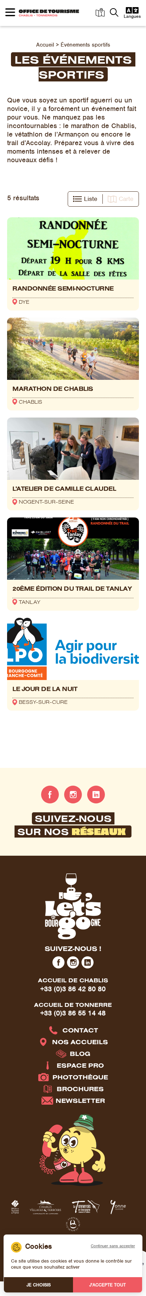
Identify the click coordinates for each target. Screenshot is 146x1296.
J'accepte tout (107, 1285)
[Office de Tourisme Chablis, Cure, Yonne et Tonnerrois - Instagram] (73, 794)
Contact (80, 1030)
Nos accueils (80, 1042)
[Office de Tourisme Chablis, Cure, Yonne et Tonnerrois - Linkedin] (96, 794)
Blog (80, 1054)
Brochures (80, 1089)
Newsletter (80, 1100)
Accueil (45, 44)
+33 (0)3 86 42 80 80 (73, 988)
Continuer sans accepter (113, 1246)
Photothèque (80, 1077)
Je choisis (39, 1285)
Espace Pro (80, 1065)
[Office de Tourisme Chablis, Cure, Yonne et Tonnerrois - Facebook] (50, 794)
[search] (114, 13)
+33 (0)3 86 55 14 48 (73, 1013)
